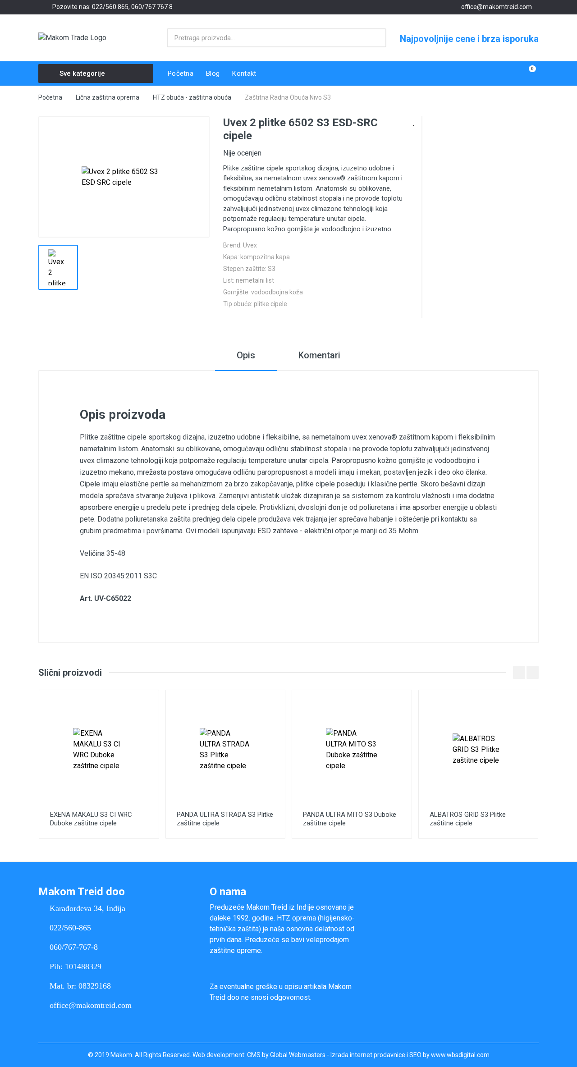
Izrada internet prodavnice (367, 1054)
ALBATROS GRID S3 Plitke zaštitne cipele (468, 819)
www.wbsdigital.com (460, 1054)
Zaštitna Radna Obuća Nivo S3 (288, 97)
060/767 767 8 (152, 6)
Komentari (319, 355)
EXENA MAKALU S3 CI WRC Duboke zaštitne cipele (91, 819)
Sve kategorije (82, 73)
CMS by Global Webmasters (286, 1054)
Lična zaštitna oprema (107, 97)
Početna (50, 97)
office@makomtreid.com (496, 6)
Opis (246, 355)
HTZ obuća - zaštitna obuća (192, 97)
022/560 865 (110, 6)
